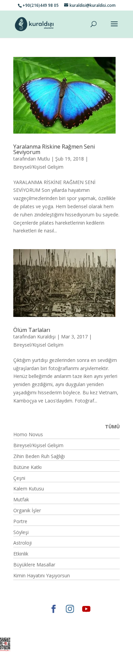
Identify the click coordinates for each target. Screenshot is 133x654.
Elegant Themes (40, 620)
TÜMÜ (112, 426)
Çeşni (19, 478)
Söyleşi (21, 532)
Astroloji (22, 542)
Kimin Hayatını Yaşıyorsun (41, 575)
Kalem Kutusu (28, 488)
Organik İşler (27, 510)
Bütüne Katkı (27, 467)
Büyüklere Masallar (34, 564)
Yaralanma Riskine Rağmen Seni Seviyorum (54, 149)
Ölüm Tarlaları (31, 330)
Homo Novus (28, 434)
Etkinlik (20, 553)
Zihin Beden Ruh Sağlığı (39, 456)
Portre (20, 521)
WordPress (51, 628)
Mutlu (43, 158)
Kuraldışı (46, 336)
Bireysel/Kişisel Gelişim (38, 167)
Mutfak (21, 499)
